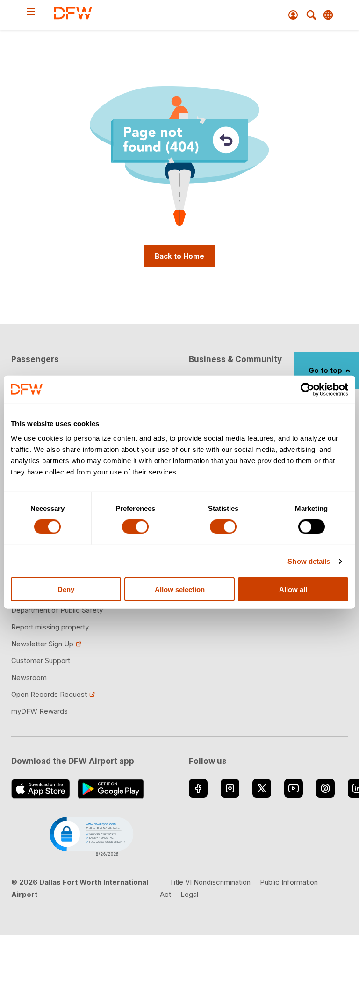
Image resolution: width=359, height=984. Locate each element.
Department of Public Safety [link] (57, 610)
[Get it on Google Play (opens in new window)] (111, 789)
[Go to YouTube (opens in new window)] (293, 788)
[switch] (135, 526)
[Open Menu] (39, 11)
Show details (308, 561)
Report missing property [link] (50, 626)
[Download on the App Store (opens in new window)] (40, 789)
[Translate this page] (328, 15)
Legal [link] (189, 894)
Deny (65, 589)
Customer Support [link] (40, 660)
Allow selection (180, 589)
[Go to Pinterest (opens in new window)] (325, 788)
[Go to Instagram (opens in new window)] (230, 788)
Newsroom (29, 677)
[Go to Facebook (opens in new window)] (198, 788)
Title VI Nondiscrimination (210, 882)
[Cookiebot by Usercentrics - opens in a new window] (307, 389)
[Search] (311, 15)
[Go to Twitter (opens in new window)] (261, 788)
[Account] (293, 15)
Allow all (293, 589)
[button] (90, 836)
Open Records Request (49, 694)
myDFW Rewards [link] (39, 711)
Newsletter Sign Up (42, 643)
